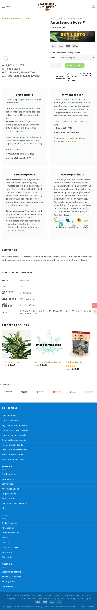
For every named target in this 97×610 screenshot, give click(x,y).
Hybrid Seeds (8, 498)
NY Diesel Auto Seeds (11, 362)
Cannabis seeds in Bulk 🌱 (14, 503)
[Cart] (93, 6)
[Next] (95, 352)
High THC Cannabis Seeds (14, 425)
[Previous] (2, 352)
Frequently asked (10, 532)
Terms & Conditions (11, 576)
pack (52, 57)
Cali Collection (9, 415)
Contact (6, 542)
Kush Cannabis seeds (12, 454)
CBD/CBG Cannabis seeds (15, 430)
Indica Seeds (8, 479)
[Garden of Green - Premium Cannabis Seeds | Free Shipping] (47, 6)
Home (53, 18)
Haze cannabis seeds (12, 444)
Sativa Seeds (8, 483)
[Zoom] (5, 58)
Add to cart (74, 65)
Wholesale (7, 552)
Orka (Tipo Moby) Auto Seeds (47, 362)
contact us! (70, 141)
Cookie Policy (8, 586)
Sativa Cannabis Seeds (70, 18)
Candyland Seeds (74, 362)
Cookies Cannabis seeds (14, 440)
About (5, 537)
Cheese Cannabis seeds (14, 435)
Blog (4, 508)
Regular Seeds (9, 493)
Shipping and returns (12, 571)
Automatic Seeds (10, 488)
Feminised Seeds (10, 474)
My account (8, 527)
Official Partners (10, 547)
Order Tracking (9, 523)
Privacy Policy (9, 581)
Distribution (7, 557)
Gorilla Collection (10, 420)
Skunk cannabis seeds (13, 459)
